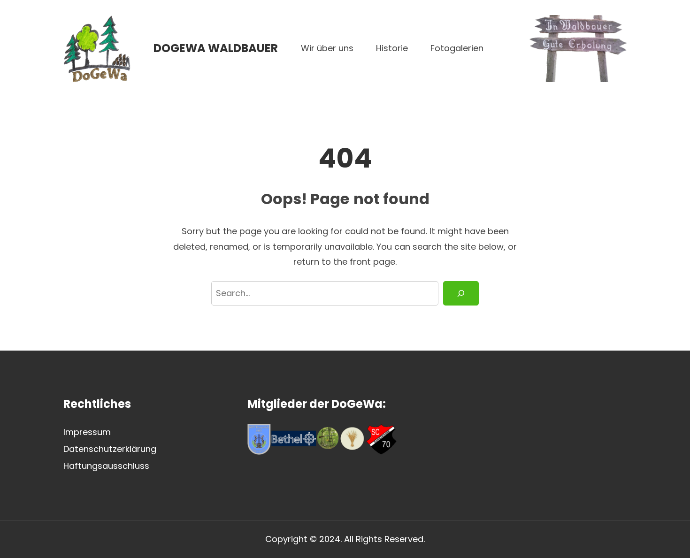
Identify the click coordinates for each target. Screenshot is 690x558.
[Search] (461, 293)
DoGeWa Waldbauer (215, 48)
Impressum (87, 432)
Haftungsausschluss (106, 466)
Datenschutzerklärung (109, 449)
